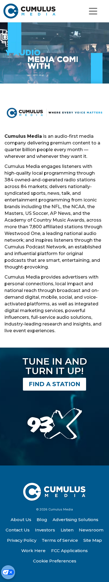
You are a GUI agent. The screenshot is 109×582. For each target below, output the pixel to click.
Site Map (92, 540)
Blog (42, 519)
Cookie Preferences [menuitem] (54, 561)
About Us (21, 519)
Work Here (33, 550)
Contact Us (18, 530)
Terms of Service (60, 540)
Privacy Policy (21, 540)
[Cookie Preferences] (8, 572)
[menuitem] (21, 520)
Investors (45, 530)
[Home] (29, 11)
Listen (67, 530)
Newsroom (91, 530)
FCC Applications (69, 550)
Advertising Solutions (75, 519)
